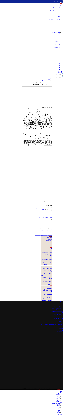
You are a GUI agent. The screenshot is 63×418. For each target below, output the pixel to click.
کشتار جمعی (27, 208)
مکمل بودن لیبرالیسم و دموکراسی (47, 298)
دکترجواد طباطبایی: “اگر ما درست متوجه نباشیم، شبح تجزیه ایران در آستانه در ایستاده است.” (43, 235)
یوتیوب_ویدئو (59, 72)
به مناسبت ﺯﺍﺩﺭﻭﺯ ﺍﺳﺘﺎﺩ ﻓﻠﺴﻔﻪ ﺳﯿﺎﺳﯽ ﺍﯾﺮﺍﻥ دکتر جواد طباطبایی (46, 230)
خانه (60, 4)
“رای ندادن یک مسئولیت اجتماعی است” (57, 308)
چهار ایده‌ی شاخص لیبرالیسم (59, 325)
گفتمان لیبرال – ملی (58, 13)
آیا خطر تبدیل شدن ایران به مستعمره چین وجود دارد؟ (55, 312)
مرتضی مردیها (58, 396)
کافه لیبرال (30, 208)
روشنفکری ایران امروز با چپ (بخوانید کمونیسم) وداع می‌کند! (54, 19)
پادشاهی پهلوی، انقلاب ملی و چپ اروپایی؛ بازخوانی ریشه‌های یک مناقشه (46, 252)
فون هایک (59, 408)
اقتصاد (60, 31)
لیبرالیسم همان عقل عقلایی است (47, 279)
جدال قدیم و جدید (41, 208)
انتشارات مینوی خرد (45, 208)
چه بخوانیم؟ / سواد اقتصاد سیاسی (56, 32)
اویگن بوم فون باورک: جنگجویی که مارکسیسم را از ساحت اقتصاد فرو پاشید (52, 324)
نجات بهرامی (58, 397)
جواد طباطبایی (37, 208)
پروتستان (32, 208)
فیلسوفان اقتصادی (58, 404)
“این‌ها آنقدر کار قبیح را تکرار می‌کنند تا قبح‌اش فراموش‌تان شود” (46, 257)
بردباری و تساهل (60, 321)
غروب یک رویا (50, 226)
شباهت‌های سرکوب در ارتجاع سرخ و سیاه (57, 311)
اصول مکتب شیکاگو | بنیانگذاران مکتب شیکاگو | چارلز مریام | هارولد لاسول (47, 290)
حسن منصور (58, 395)
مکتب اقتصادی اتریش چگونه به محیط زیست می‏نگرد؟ (45, 217)
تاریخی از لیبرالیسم (49, 288)
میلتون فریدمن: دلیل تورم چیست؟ (57, 61)
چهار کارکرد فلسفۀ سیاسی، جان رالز (57, 318)
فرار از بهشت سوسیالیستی (48, 260)
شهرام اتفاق (58, 400)
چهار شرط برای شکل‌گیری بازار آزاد (57, 47)
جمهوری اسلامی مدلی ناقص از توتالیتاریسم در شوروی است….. (47, 268)
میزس (59, 407)
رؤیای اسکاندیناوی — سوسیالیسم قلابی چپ (56, 7)
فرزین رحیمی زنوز (58, 398)
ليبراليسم (50, 295)
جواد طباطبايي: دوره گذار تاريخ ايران (48, 229)
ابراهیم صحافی (58, 401)
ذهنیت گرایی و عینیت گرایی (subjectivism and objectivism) (48, 273)
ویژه (60, 5)
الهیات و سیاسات (50, 208)
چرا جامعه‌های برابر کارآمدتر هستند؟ (47, 300)
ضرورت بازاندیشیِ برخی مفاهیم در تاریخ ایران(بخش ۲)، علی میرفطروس (53, 10)
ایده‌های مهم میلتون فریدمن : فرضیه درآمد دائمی (55, 58)
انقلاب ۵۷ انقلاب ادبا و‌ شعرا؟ (57, 16)
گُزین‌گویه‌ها (61, 301)
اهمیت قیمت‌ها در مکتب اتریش (57, 41)
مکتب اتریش (58, 405)
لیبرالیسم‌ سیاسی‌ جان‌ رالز (59, 322)
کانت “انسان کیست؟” (49, 297)
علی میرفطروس (58, 394)
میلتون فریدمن (58, 412)
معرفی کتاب (59, 71)
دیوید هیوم (59, 410)
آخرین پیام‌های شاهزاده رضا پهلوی (47, 259)
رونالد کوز (59, 411)
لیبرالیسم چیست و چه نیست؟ (47, 294)
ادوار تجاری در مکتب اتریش (57, 44)
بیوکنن (59, 409)
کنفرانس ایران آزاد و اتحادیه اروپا (47, 264)
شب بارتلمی (34, 208)
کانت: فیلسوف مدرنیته (60, 319)
